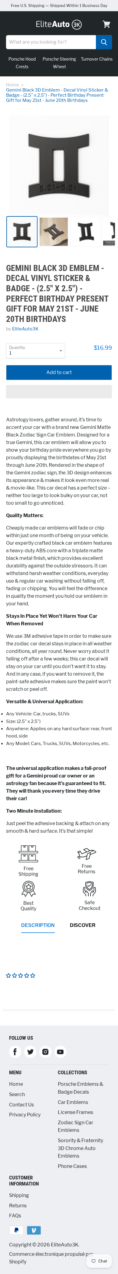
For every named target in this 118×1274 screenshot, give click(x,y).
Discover (83, 925)
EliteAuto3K (25, 329)
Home (12, 85)
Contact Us (21, 1105)
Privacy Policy (25, 1115)
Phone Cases (72, 1166)
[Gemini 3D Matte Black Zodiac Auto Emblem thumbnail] (22, 232)
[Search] (104, 42)
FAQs (15, 1216)
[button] (59, 391)
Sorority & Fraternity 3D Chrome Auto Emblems (80, 1148)
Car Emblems (73, 1102)
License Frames (75, 1112)
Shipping (19, 1195)
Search (17, 1094)
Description (38, 925)
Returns (18, 1206)
